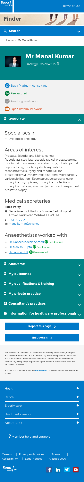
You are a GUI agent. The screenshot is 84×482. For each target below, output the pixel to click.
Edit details (40, 337)
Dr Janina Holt (18, 252)
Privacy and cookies (31, 454)
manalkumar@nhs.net (24, 223)
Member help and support (30, 436)
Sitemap (56, 454)
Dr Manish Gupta (20, 247)
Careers (7, 454)
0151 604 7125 (17, 220)
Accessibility (10, 458)
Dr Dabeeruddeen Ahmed (26, 242)
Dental (9, 397)
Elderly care (13, 405)
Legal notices (33, 458)
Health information (18, 414)
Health (9, 388)
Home (10, 40)
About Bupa (13, 423)
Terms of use (71, 6)
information (41, 370)
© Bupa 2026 (57, 458)
